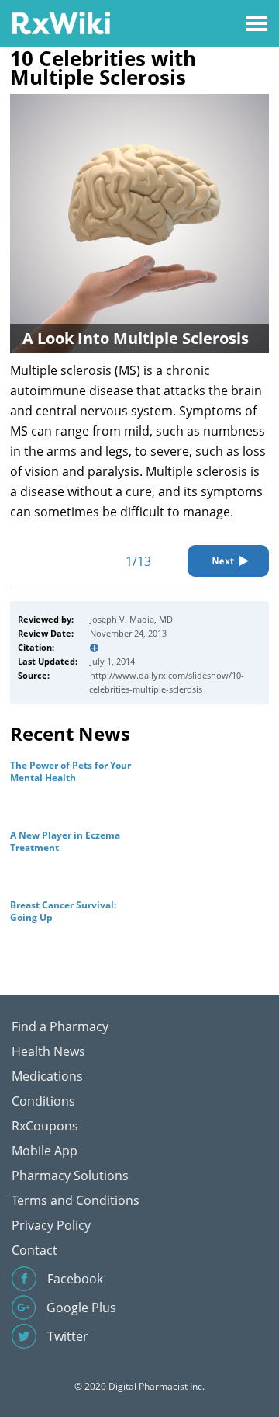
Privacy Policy (51, 1225)
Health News (48, 1051)
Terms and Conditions (76, 1200)
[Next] (228, 561)
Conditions (43, 1101)
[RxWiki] (61, 22)
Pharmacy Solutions (70, 1175)
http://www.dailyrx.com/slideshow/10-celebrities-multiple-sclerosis (166, 682)
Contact (34, 1250)
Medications (47, 1076)
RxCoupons (45, 1125)
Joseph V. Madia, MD (131, 619)
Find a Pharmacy (60, 1026)
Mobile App (45, 1150)
